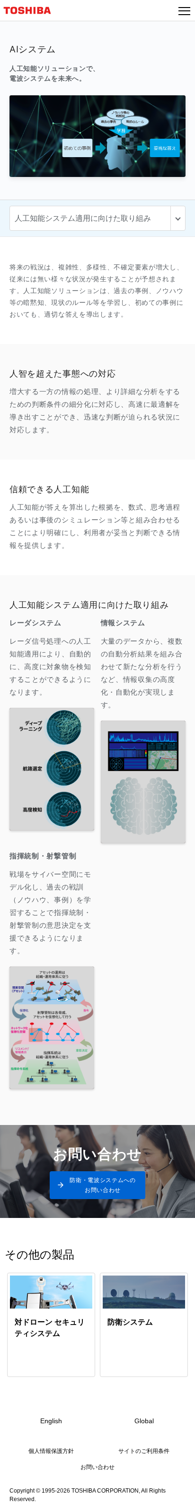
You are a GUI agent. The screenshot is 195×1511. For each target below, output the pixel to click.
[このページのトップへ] (177, 1497)
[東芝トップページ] (31, 10)
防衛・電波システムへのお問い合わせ (103, 1185)
